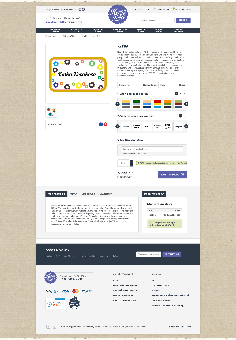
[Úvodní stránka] (118, 14)
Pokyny (73, 194)
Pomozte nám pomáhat (124, 301)
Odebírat (169, 254)
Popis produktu (56, 194)
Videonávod (88, 194)
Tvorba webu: (180, 326)
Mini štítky (86, 36)
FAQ (153, 280)
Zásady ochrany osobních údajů (168, 306)
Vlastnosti (106, 194)
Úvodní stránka (51, 36)
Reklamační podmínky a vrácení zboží (170, 295)
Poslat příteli (56, 124)
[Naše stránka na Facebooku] (79, 9)
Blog (115, 280)
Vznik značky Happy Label (125, 285)
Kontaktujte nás (160, 285)
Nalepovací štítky (69, 36)
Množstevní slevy (154, 194)
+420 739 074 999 (71, 278)
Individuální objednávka (125, 290)
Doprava (156, 290)
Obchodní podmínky (161, 301)
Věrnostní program (123, 295)
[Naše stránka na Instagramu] (83, 9)
